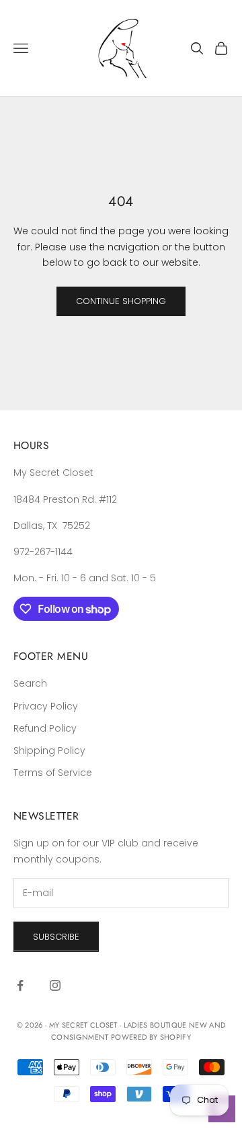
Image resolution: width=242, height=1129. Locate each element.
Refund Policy (45, 728)
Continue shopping (121, 301)
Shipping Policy (49, 750)
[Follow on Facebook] (20, 985)
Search (30, 683)
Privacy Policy (45, 706)
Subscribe (56, 936)
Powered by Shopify (151, 1037)
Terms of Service (52, 772)
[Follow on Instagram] (55, 985)
